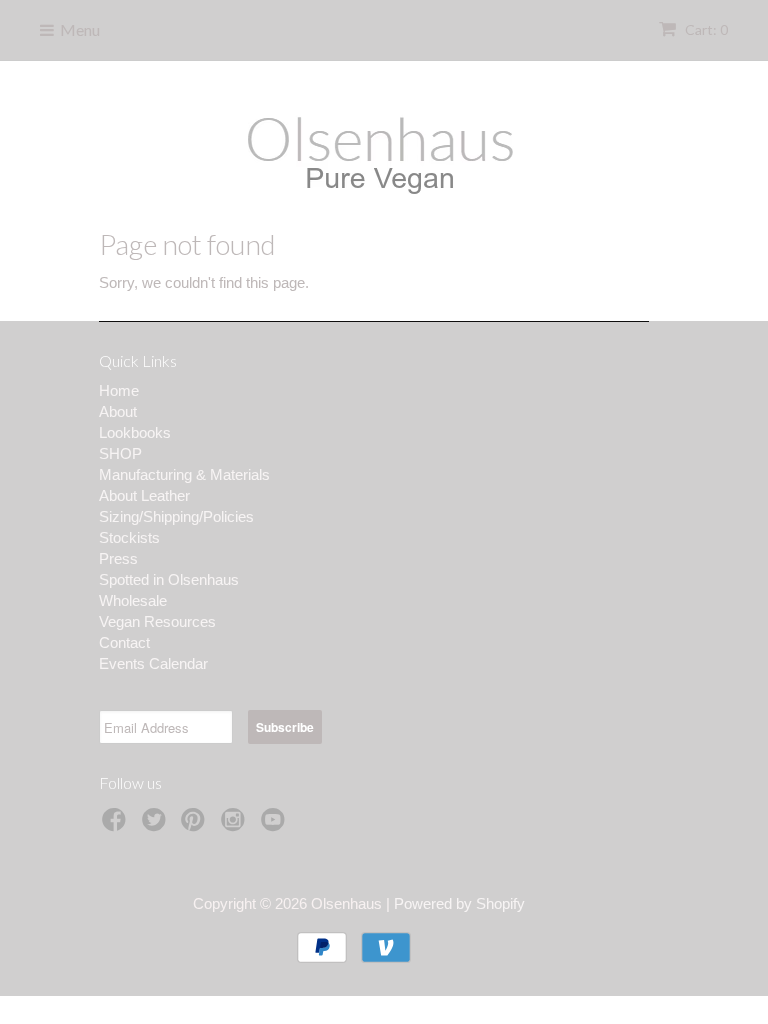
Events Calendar (153, 663)
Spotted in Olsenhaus (169, 579)
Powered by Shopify (459, 903)
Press (118, 558)
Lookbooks (135, 432)
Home (119, 390)
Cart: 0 (705, 29)
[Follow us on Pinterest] (196, 825)
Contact (124, 642)
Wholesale (133, 600)
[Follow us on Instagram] (236, 825)
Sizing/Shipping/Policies (176, 516)
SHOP (120, 453)
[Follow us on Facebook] (117, 825)
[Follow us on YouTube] (276, 825)
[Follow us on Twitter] (157, 825)
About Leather (144, 495)
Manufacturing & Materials (184, 474)
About (118, 411)
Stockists (129, 537)
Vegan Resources (157, 621)
